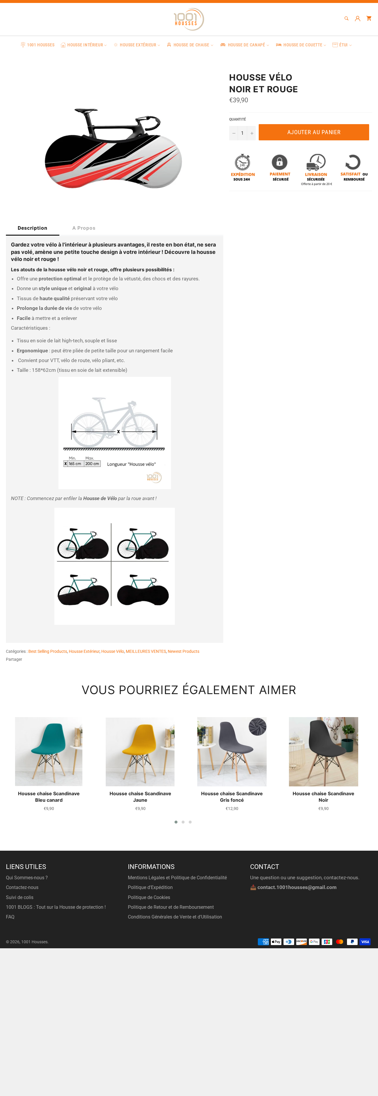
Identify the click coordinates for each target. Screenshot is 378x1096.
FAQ (10, 917)
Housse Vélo (112, 651)
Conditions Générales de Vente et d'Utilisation (175, 917)
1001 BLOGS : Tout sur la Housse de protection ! (56, 907)
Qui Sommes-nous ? (27, 877)
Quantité (237, 119)
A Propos (84, 228)
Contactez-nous (22, 887)
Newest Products (183, 651)
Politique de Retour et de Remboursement (171, 907)
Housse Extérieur (84, 651)
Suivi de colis (19, 897)
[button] (176, 822)
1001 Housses (34, 941)
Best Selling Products (47, 651)
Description (33, 228)
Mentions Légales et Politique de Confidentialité (177, 877)
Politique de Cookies (149, 897)
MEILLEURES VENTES (146, 651)
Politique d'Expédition (150, 887)
